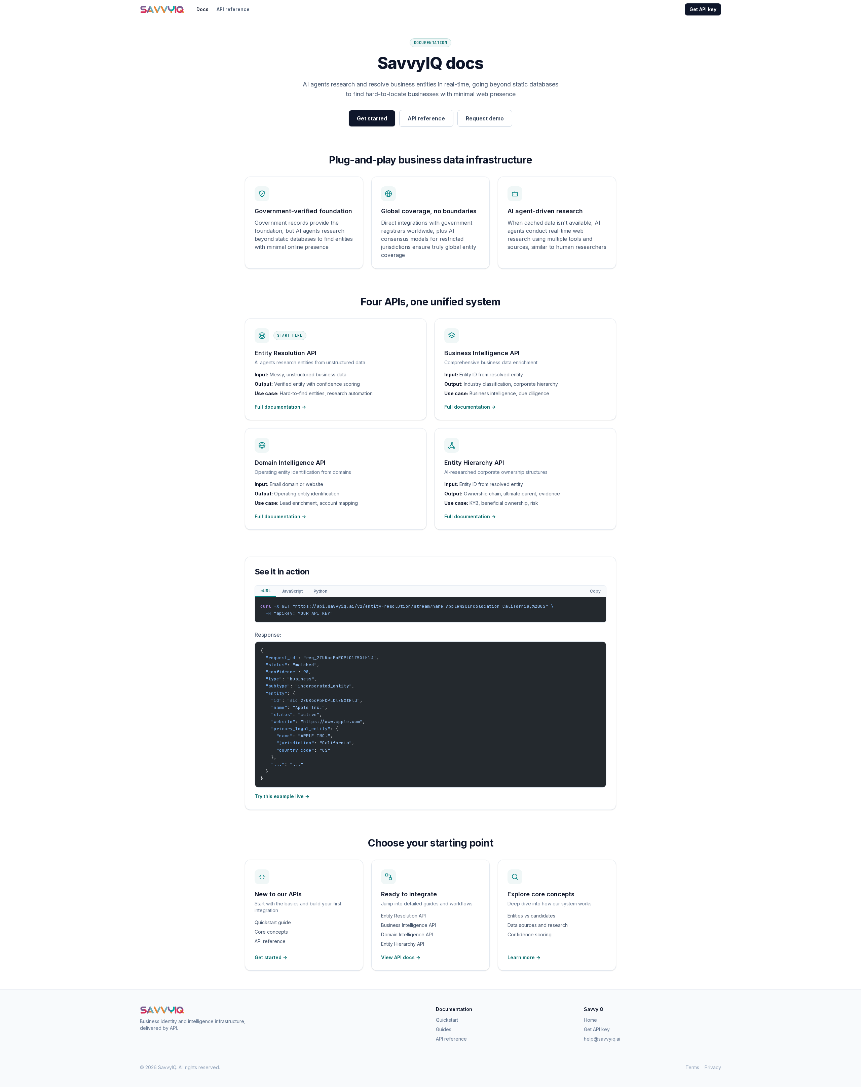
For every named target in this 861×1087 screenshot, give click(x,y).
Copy (595, 591)
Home (590, 1020)
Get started (372, 118)
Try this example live (282, 796)
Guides (443, 1029)
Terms (692, 1067)
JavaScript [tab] (292, 591)
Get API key (702, 9)
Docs (202, 9)
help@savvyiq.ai (602, 1039)
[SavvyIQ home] (162, 9)
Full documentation (280, 407)
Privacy (713, 1067)
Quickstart (447, 1020)
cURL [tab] (265, 590)
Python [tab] (320, 591)
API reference (233, 9)
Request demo (485, 118)
